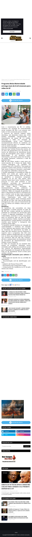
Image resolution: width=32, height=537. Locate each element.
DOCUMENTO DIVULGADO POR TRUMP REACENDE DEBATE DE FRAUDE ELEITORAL (18, 517)
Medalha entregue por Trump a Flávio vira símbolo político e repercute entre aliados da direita (19, 510)
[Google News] (18, 94)
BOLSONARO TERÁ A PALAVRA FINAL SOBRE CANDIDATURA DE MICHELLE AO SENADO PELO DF (19, 503)
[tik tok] (23, 438)
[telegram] (8, 431)
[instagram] (23, 434)
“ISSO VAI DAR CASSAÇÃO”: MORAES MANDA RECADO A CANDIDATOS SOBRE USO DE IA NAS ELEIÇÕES (19, 309)
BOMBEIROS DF (7, 91)
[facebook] (23, 431)
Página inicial (4, 79)
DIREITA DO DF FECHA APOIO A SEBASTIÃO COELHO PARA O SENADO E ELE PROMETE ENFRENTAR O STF (15, 487)
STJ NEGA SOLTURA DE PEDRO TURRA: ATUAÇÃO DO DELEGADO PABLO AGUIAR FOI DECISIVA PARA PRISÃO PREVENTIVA (19, 293)
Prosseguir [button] (12, 31)
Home (16, 532)
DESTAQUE (7, 271)
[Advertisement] (16, 17)
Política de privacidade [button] (8, 28)
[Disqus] (16, 337)
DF (8, 79)
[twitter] (8, 434)
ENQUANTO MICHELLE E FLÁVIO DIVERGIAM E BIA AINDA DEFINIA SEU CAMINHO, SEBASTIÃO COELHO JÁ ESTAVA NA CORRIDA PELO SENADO (19, 301)
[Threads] (8, 438)
